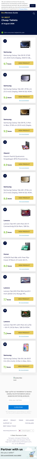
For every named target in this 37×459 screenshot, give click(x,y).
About (5, 420)
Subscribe (18, 407)
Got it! (32, 5)
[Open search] (34, 13)
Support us (7, 423)
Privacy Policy (23, 9)
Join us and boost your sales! (11, 455)
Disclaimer (30, 420)
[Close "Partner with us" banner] (35, 448)
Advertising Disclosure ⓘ (10, 430)
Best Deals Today (9, 426)
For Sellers (29, 423)
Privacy (13, 420)
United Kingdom (26, 430)
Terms (21, 420)
